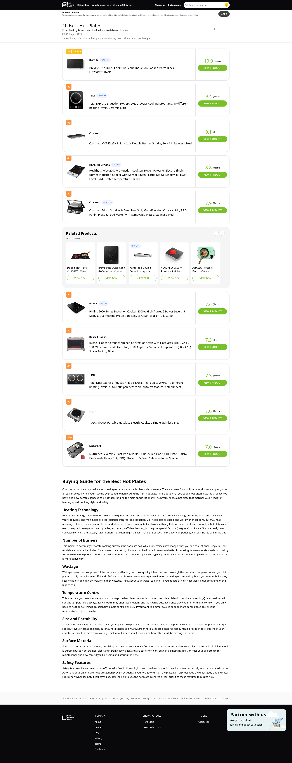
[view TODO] (76, 415)
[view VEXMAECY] (174, 255)
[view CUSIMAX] (80, 255)
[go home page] (68, 4)
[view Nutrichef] (76, 450)
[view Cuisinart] (76, 136)
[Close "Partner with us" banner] (283, 712)
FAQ (97, 732)
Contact (99, 727)
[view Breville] (76, 64)
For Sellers (148, 721)
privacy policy (193, 15)
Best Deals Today (152, 727)
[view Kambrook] (143, 255)
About (98, 721)
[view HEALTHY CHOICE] (76, 171)
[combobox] (206, 5)
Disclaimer (100, 749)
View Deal (80, 278)
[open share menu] (213, 28)
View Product (212, 68)
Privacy (98, 738)
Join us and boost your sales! (246, 724)
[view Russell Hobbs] (76, 344)
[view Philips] (76, 308)
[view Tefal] (76, 100)
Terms (98, 743)
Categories (174, 4)
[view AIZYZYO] (205, 255)
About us (160, 4)
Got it (224, 14)
